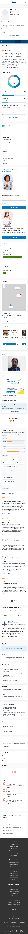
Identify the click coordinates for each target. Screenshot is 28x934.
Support (14, 916)
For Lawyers (14, 855)
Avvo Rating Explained (14, 918)
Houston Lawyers (14, 868)
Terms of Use (6, 922)
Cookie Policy (21, 922)
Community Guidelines (13, 924)
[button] (10, 305)
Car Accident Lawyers (14, 898)
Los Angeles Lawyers (14, 864)
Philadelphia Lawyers (14, 873)
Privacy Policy (13, 922)
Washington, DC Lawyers (14, 871)
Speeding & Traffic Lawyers (14, 904)
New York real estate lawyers (9, 833)
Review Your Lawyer (14, 846)
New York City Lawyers (14, 862)
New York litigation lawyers (8, 830)
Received (7, 615)
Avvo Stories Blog (14, 853)
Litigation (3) (6, 459)
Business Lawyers (14, 889)
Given (20, 615)
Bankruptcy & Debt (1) (9, 463)
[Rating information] (18, 14)
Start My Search (14, 207)
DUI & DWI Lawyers (14, 893)
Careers (14, 913)
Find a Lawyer (14, 844)
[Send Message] (7, 322)
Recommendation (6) (8, 481)
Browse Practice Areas (14, 850)
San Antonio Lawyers (14, 877)
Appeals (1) (15, 459)
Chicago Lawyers (14, 866)
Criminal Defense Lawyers (14, 891)
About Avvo (14, 911)
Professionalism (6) (8, 477)
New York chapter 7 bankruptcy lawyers (11, 820)
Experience (18, 41)
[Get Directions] (20, 322)
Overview (3, 41)
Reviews (11, 41)
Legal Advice (14, 848)
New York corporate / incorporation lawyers (12, 827)
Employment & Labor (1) (9, 466)
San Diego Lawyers (14, 879)
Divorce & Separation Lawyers (14, 900)
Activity (25, 41)
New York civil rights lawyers (9, 824)
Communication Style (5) (9, 485)
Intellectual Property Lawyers (14, 902)
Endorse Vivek (14, 611)
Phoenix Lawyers (14, 875)
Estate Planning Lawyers (14, 895)
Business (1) (20, 463)
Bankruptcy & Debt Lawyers (14, 887)
